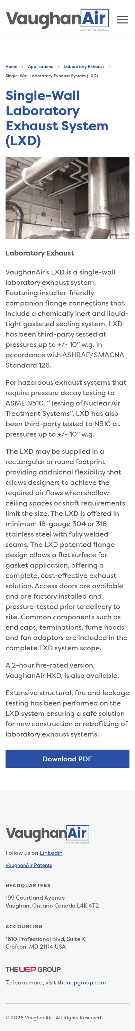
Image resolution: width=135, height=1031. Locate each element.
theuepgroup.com (81, 982)
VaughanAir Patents (29, 865)
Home (11, 66)
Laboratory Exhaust (84, 66)
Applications (40, 66)
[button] (122, 19)
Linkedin (51, 853)
